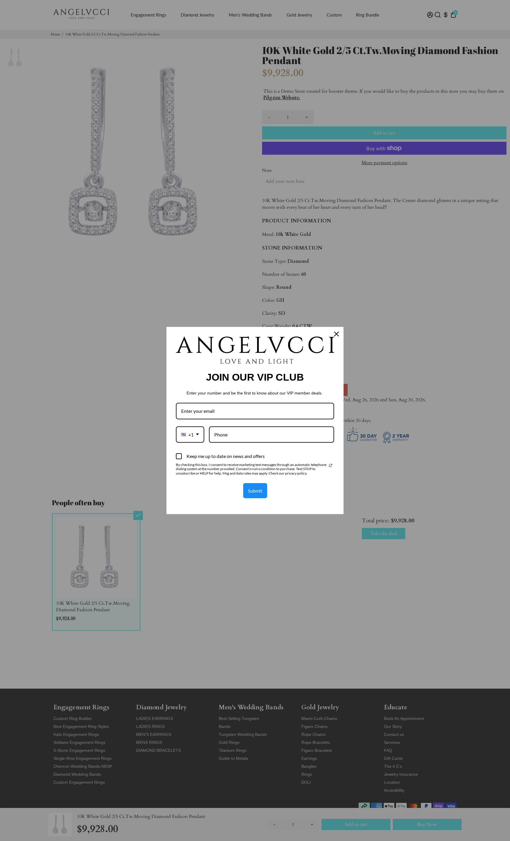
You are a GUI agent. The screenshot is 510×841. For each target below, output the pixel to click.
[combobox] (190, 434)
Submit (255, 490)
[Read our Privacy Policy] (330, 465)
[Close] (336, 334)
